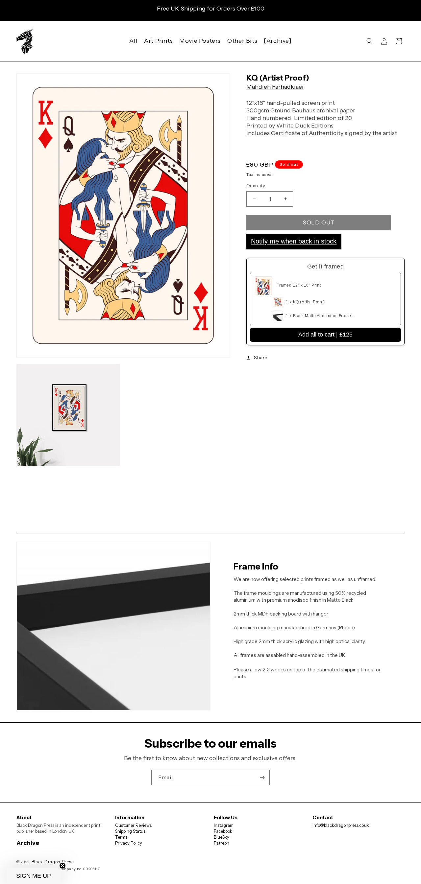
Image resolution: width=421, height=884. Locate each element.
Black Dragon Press (53, 861)
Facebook (223, 831)
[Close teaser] (62, 865)
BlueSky (221, 837)
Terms (121, 837)
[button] (369, 41)
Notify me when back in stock (293, 241)
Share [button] (261, 358)
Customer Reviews (133, 825)
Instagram (224, 825)
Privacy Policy (128, 843)
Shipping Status (130, 831)
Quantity (255, 185)
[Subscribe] (262, 777)
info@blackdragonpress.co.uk (340, 825)
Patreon (221, 843)
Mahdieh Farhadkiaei (275, 86)
